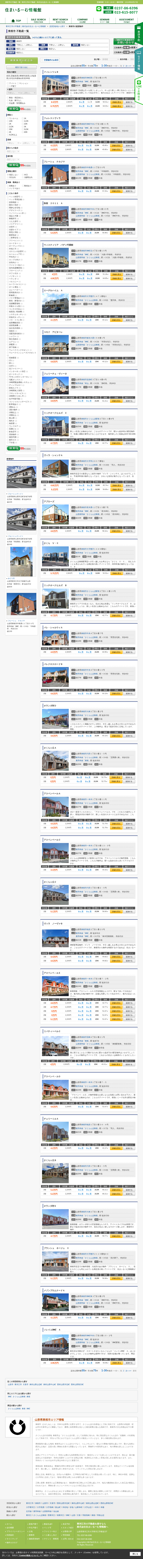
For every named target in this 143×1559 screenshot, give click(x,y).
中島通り (90, 167)
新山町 (58, 1507)
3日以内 (12, 177)
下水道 (13, 442)
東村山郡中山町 (49, 1384)
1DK (11, 121)
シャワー (14, 336)
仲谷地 (65, 1507)
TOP (18, 20)
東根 (87, 760)
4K (10, 132)
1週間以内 (28, 177)
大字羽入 (90, 461)
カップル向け (15, 260)
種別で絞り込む (21, 67)
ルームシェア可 (16, 254)
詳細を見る (117, 102)
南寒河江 (60, 1515)
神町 (87, 81)
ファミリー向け (16, 265)
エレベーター (15, 290)
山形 (73, 1515)
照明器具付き (15, 292)
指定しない (13, 175)
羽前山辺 (100, 1515)
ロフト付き (15, 273)
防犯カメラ (15, 388)
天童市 (25, 1384)
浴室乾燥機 (15, 325)
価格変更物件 (34, 1539)
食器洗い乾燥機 (16, 312)
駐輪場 (13, 295)
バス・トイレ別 (16, 320)
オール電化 (15, 287)
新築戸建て (33, 1524)
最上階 (13, 418)
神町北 (89, 251)
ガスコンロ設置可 (17, 251)
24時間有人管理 (16, 391)
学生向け (14, 257)
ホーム (9, 1524)
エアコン (14, 342)
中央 (88, 633)
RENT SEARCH (60, 20)
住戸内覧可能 (15, 399)
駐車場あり (15, 404)
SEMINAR (104, 20)
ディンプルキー (16, 385)
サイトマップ (12, 1539)
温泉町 (89, 379)
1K (25, 118)
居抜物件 (14, 434)
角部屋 (13, 423)
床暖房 (13, 344)
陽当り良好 (15, 205)
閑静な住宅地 (15, 208)
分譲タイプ (15, 230)
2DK (26, 124)
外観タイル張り (16, 306)
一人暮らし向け (50, 1535)
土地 (31, 1531)
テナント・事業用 (51, 1539)
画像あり (12, 186)
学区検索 (66, 1535)
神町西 (89, 78)
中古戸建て (33, 1528)
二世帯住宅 (15, 238)
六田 (88, 754)
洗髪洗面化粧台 (16, 334)
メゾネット (15, 276)
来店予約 (66, 1524)
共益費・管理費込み (17, 103)
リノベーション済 (17, 213)
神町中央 (90, 124)
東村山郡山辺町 (35, 1384)
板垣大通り (91, 338)
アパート (12, 83)
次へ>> (128, 66)
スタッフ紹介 (68, 1528)
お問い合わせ (68, 1539)
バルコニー (15, 282)
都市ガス (14, 440)
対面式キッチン (16, 317)
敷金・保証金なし (16, 98)
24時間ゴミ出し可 (17, 396)
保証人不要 (15, 216)
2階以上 (13, 407)
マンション (23, 83)
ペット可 (47, 1528)
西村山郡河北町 (63, 1384)
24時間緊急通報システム (20, 382)
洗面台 (13, 331)
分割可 (13, 227)
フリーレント (15, 240)
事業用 (31, 1535)
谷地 (71, 1507)
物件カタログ (12, 1543)
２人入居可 (15, 221)
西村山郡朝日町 (77, 1384)
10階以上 (14, 412)
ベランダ (14, 279)
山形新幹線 (80, 131)
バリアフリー (15, 224)
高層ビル (14, 429)
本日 (26, 175)
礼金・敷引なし (15, 100)
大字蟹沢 (90, 296)
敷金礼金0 (48, 1524)
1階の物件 (14, 410)
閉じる (135, 1554)
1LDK (26, 121)
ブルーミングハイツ (15, 494)
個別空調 (14, 437)
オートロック (15, 374)
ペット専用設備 (16, 199)
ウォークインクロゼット (20, 350)
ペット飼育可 (15, 197)
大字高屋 (40, 1507)
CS (11, 360)
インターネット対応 (18, 371)
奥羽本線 (79, 81)
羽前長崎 (86, 1515)
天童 (79, 1515)
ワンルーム (13, 118)
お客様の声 (67, 1531)
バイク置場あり (16, 298)
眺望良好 (14, 235)
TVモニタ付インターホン (20, 377)
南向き (13, 421)
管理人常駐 (15, 232)
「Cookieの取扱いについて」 (29, 1555)
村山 (87, 383)
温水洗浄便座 (15, 328)
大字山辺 (87, 1507)
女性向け (14, 262)
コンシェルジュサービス (20, 402)
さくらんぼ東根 (93, 131)
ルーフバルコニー (17, 284)
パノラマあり (14, 188)
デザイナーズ (15, 210)
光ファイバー (15, 369)
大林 (88, 711)
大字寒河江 (30, 1507)
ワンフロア (15, 426)
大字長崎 (49, 1507)
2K (10, 124)
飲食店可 (14, 432)
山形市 (10, 1384)
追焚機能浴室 (15, 323)
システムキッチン (17, 314)
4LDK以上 (13, 135)
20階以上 (14, 415)
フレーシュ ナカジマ (16, 621)
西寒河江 (51, 1515)
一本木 (89, 799)
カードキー (15, 243)
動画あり (28, 186)
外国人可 (14, 249)
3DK (11, 129)
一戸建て (12, 86)
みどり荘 (11, 578)
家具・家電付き (16, 301)
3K (25, 127)
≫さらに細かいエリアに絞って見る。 (47, 37)
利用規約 (10, 1535)
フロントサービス (17, 393)
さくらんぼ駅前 (93, 419)
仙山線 (56, 1511)
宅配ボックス (15, 380)
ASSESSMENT (126, 20)
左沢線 (29, 1511)
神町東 (89, 1296)
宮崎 (88, 1037)
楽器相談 (14, 202)
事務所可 (14, 219)
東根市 (84, 78)
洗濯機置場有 (15, 303)
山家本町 (78, 1507)
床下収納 (14, 347)
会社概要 (10, 1528)
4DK (26, 132)
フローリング (15, 270)
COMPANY (82, 20)
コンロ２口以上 (16, 309)
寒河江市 (18, 1384)
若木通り (90, 507)
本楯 (102, 1507)
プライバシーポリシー (16, 1531)
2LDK (11, 127)
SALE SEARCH (38, 20)
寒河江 (29, 1515)
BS (11, 363)
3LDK (26, 129)
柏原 (88, 929)
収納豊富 (14, 358)
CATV (12, 366)
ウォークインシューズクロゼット (21, 354)
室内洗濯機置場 (16, 268)
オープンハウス (16, 246)
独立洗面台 (15, 339)
